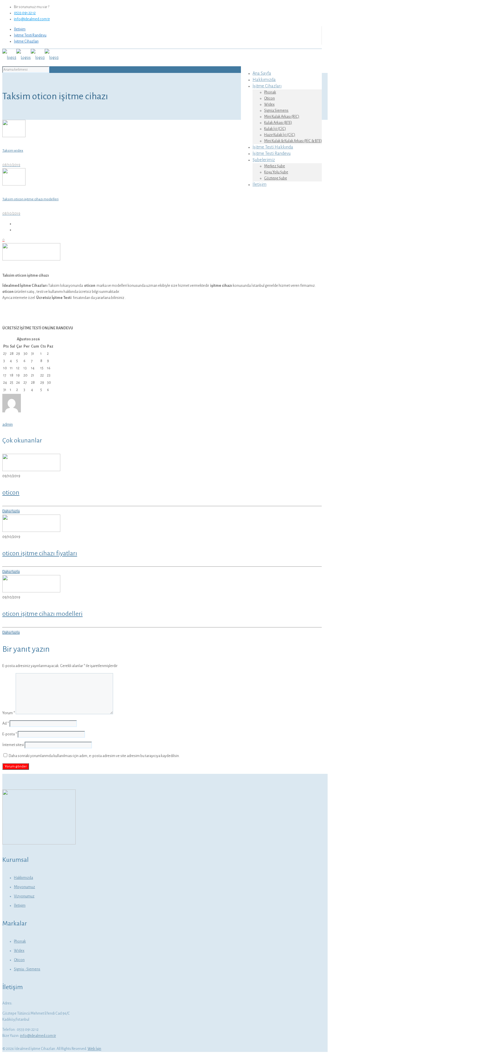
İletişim (20, 29)
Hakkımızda (23, 878)
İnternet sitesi (13, 745)
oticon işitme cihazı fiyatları (39, 553)
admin (7, 424)
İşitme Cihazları (26, 41)
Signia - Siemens (27, 969)
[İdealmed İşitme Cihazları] (30, 57)
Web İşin (94, 1049)
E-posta (9, 734)
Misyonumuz (24, 887)
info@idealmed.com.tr (32, 19)
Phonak (20, 941)
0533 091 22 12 (25, 13)
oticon (10, 492)
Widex (19, 951)
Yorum (8, 713)
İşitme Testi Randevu (30, 35)
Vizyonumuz (24, 896)
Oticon (19, 960)
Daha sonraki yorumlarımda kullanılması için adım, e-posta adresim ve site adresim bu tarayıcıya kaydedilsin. (94, 756)
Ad (5, 723)
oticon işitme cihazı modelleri (42, 613)
